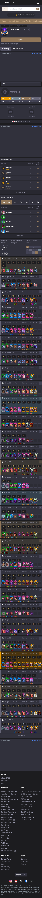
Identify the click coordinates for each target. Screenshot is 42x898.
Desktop (4, 835)
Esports (3, 846)
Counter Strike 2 (6, 822)
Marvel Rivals (5, 815)
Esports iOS (25, 820)
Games (3, 838)
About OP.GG (5, 778)
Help (2, 864)
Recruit (23, 864)
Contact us (5, 869)
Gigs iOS (24, 809)
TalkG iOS (24, 815)
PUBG (3, 804)
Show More (19, 192)
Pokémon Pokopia (7, 812)
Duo (2, 840)
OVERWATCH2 (6, 809)
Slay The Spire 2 (6, 820)
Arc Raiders (5, 817)
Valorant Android (27, 802)
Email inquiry (5, 867)
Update (21, 39)
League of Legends (7, 791)
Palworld (4, 796)
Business (24, 859)
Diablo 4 (4, 827)
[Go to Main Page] (5, 2)
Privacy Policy (6, 859)
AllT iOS (23, 799)
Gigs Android (25, 807)
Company (4, 780)
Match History (18, 49)
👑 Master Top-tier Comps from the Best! (24, 15)
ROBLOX (4, 807)
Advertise (24, 861)
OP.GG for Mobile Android (29, 791)
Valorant (4, 802)
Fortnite (4, 825)
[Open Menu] (38, 2)
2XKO (3, 830)
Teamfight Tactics (7, 794)
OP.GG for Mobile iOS (28, 794)
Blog (2, 783)
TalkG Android (25, 812)
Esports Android (26, 817)
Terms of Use (5, 861)
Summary (5, 49)
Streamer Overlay (7, 851)
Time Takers (5, 833)
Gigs (2, 848)
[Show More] (12, 2)
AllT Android (25, 796)
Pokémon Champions (8, 799)
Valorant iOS (25, 804)
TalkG (3, 843)
